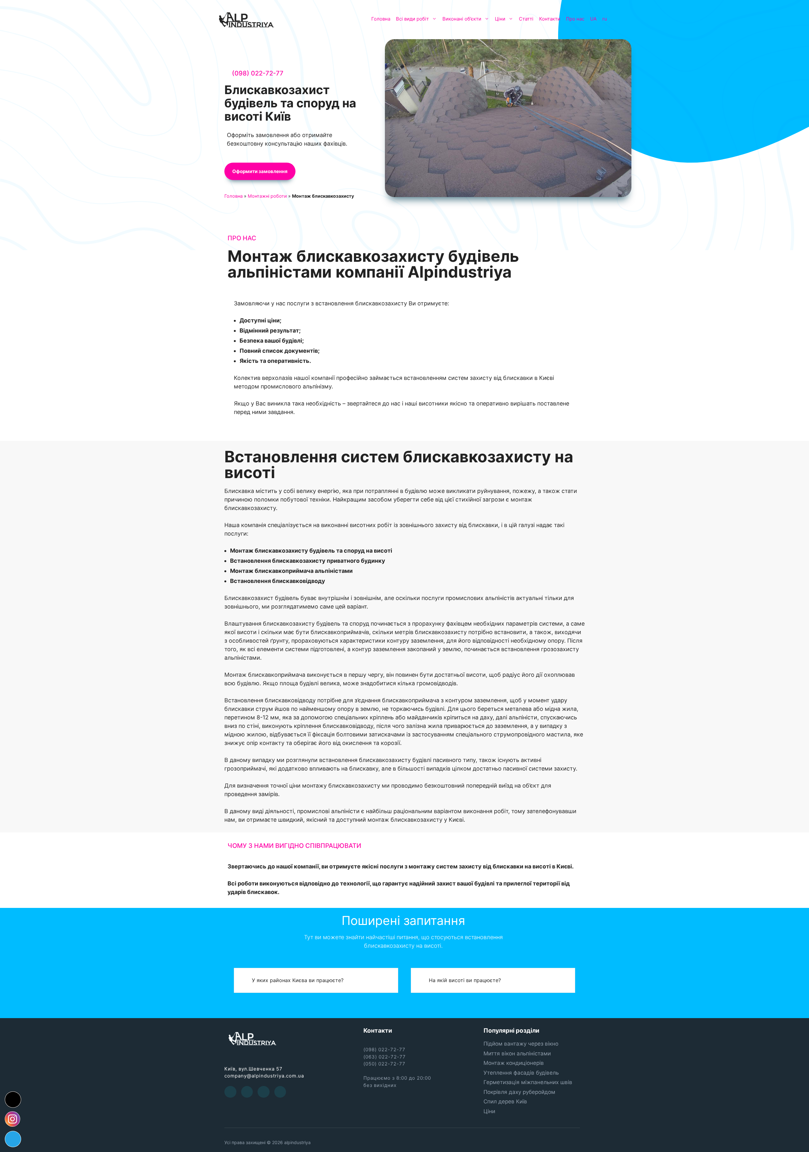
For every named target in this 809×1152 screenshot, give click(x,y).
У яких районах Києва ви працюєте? (298, 980)
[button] (259, 171)
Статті (526, 19)
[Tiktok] (13, 1099)
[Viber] (280, 1092)
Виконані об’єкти (461, 19)
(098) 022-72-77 (257, 73)
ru (604, 19)
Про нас (575, 19)
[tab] (316, 980)
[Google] (264, 1092)
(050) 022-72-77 (384, 1064)
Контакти (549, 19)
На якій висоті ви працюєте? (465, 980)
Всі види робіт (412, 19)
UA (593, 19)
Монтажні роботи (267, 196)
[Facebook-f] (230, 1092)
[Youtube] (247, 1092)
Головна (380, 19)
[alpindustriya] (246, 19)
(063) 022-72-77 (384, 1057)
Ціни (500, 19)
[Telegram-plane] (13, 1139)
